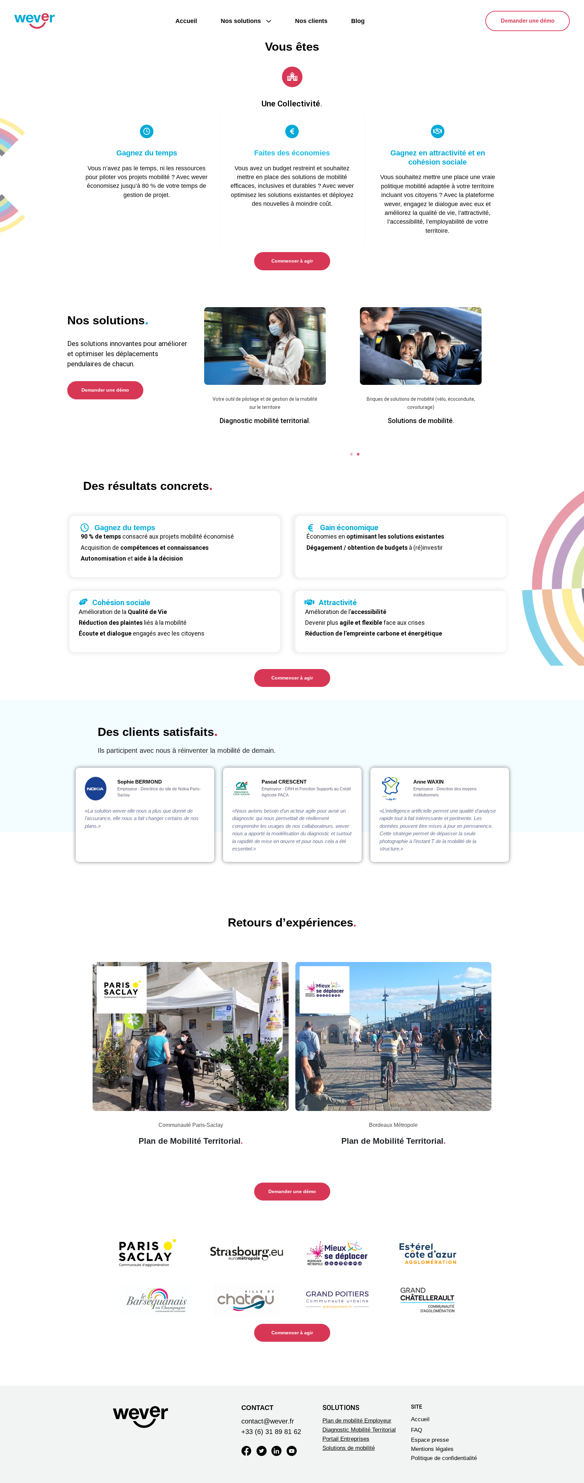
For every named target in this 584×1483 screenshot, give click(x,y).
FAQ (416, 1430)
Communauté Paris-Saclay (191, 1125)
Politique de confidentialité (444, 1458)
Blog (358, 21)
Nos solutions (241, 21)
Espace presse (430, 1440)
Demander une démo (528, 21)
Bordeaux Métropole (393, 1125)
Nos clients (311, 21)
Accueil (186, 21)
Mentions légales (432, 1449)
